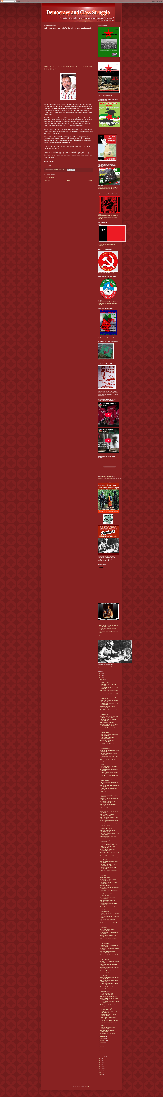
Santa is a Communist (105, 885)
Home (68, 180)
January (102, 1056)
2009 (100, 1072)
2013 (100, 1064)
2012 (100, 1066)
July (101, 1044)
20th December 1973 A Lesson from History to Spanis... (108, 747)
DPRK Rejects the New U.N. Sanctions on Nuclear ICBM (109, 713)
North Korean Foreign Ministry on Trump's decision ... (107, 894)
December (102, 679)
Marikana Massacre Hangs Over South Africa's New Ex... (109, 780)
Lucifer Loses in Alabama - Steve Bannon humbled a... (107, 847)
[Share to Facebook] (73, 170)
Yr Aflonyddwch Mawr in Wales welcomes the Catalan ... (107, 741)
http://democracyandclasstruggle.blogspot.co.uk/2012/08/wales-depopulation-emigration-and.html (108, 189)
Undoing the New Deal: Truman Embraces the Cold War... (107, 828)
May (101, 1048)
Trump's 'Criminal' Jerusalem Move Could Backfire (108, 936)
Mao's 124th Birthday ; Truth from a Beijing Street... (108, 707)
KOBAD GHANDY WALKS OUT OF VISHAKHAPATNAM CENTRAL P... (108, 844)
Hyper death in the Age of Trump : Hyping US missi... (108, 1028)
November (102, 1036)
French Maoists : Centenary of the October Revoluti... (108, 1018)
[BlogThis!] (70, 170)
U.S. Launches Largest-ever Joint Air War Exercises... (108, 958)
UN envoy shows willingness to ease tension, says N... (108, 883)
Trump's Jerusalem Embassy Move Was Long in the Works (109, 968)
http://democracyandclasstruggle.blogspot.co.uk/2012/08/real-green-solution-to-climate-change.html (108, 217)
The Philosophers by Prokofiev (107, 722)
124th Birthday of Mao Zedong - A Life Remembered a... (108, 710)
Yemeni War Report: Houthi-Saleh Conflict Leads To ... (108, 901)
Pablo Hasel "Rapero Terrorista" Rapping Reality (107, 681)
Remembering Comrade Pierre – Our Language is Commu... (108, 987)
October (102, 1038)
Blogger (87, 1086)
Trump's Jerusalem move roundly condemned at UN (107, 907)
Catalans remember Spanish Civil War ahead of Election (109, 773)
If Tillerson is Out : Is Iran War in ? (107, 1033)
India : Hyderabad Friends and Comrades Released (107, 815)
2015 (100, 1060)
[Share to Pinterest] (74, 170)
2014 (100, 1062)
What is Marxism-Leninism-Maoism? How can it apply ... (108, 824)
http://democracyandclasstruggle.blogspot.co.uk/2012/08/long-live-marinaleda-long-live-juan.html (108, 303)
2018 (100, 675)
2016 (100, 1058)
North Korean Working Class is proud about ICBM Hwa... (108, 1012)
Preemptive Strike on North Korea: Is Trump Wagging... (108, 971)
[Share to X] (71, 170)
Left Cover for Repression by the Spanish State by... (107, 792)
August (102, 1042)
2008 (100, 1074)
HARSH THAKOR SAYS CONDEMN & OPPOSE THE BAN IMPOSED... (109, 725)
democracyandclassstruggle (105, 478)
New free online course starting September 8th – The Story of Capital (109, 626)
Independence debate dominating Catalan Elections (108, 837)
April (101, 1050)
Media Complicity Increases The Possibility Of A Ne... (107, 952)
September (103, 1040)
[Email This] (68, 170)
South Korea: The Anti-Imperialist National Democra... (107, 930)
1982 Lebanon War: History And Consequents (107, 1031)
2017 (100, 677)
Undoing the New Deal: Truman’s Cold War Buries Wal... (109, 942)
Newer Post (47, 180)
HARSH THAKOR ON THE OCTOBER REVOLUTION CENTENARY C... (109, 1021)
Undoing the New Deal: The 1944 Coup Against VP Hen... (109, 990)
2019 (100, 673)
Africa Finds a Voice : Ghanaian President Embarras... (107, 920)
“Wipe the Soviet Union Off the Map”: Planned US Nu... (108, 1015)
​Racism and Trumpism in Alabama (108, 856)
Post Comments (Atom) (55, 183)
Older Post (89, 180)
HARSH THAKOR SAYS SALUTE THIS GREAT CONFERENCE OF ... (109, 776)
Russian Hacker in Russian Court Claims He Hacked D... (108, 802)
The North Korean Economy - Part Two (109, 996)
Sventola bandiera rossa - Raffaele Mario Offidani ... (108, 720)
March (101, 1052)
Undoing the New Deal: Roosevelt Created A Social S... (108, 880)
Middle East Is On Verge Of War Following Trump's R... (107, 850)
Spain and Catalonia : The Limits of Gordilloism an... (108, 728)
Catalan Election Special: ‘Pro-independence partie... (107, 738)
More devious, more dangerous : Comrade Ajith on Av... (107, 1008)
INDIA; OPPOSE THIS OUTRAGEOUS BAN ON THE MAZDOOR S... (109, 717)
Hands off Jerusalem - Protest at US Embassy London (108, 910)
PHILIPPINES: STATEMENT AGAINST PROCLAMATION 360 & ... (108, 865)
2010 (100, 1070)
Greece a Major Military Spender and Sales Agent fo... (108, 939)
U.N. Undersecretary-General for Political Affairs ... (107, 898)
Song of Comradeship (105, 877)
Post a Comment (50, 177)
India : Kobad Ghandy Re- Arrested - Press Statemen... (108, 805)
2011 (100, 1068)
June (101, 1046)
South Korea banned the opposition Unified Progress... (108, 767)
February (102, 1054)
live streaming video (106, 476)
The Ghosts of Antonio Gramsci (106, 634)
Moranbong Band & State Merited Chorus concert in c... (108, 831)
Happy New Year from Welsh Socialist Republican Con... (109, 694)
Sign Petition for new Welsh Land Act (106, 337)
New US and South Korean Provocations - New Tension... (107, 994)
